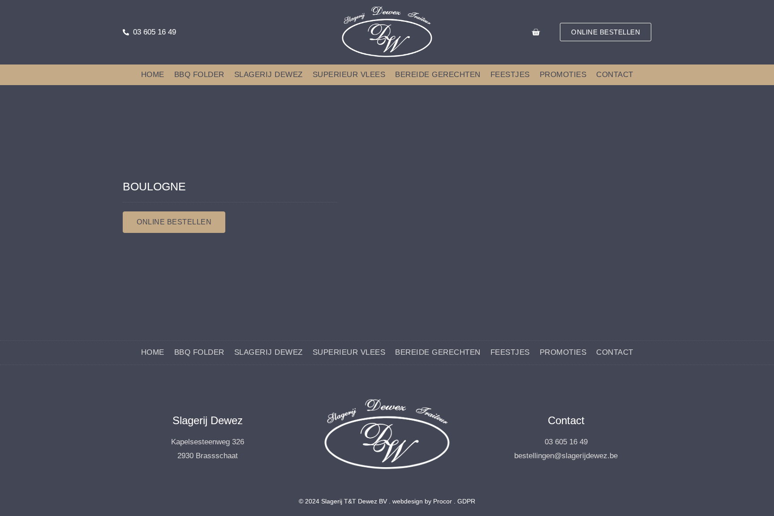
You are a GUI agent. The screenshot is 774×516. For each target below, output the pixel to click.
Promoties (563, 74)
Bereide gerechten (438, 74)
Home (152, 74)
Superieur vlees (349, 74)
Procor (442, 501)
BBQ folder (199, 74)
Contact (614, 74)
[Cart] (535, 32)
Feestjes (510, 74)
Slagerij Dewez (268, 74)
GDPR (466, 501)
